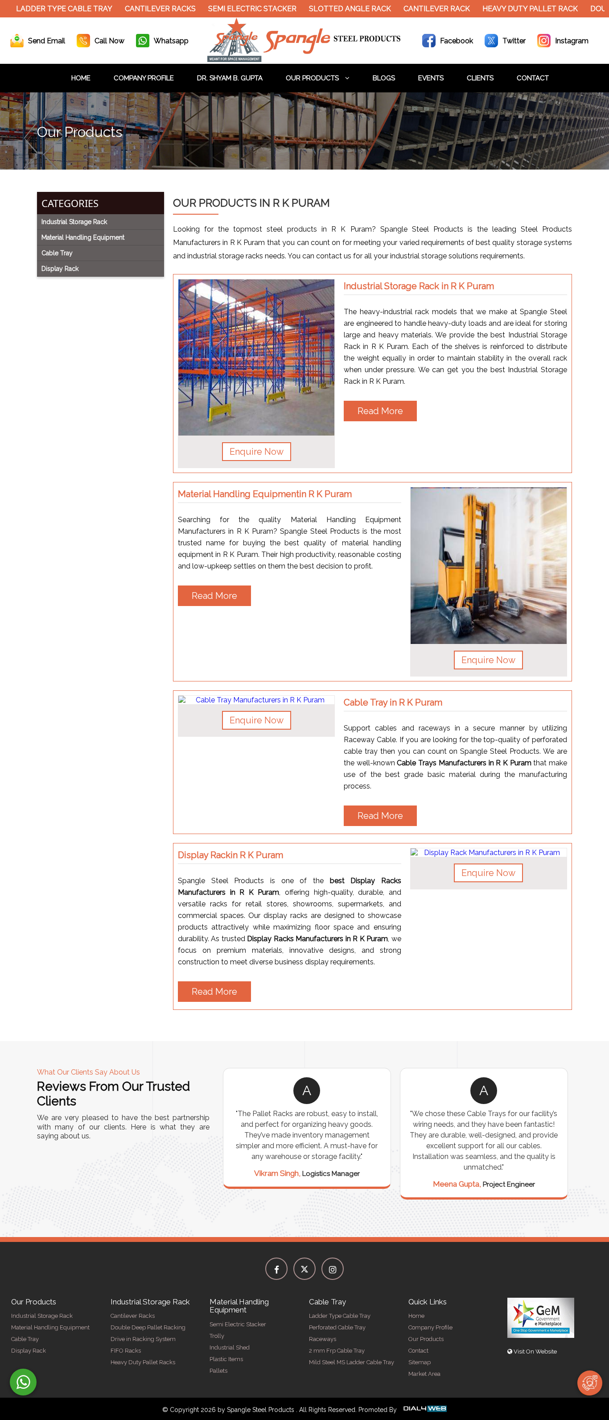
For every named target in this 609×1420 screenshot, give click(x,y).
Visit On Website (534, 1351)
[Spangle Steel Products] (304, 59)
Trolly (217, 1336)
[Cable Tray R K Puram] (256, 700)
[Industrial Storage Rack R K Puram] (256, 357)
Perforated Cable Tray (337, 1327)
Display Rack (28, 1350)
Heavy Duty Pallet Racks (143, 1362)
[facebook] (276, 1269)
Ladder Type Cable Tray (48, 8)
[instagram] (332, 1269)
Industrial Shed (230, 1347)
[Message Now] (23, 1382)
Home (81, 78)
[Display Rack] (488, 852)
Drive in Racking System (143, 1339)
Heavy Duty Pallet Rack (514, 8)
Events (431, 78)
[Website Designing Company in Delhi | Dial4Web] (424, 1409)
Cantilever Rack (420, 8)
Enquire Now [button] (257, 451)
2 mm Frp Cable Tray (337, 1350)
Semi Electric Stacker (236, 8)
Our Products (313, 78)
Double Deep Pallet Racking (148, 1327)
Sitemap (419, 1362)
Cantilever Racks (144, 8)
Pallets (218, 1370)
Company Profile (144, 78)
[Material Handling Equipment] (488, 565)
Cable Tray (25, 1339)
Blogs (384, 78)
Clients (480, 78)
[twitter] (304, 1269)
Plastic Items (226, 1359)
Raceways (322, 1339)
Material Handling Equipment (50, 1327)
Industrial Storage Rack (42, 1315)
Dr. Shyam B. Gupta (230, 78)
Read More (380, 411)
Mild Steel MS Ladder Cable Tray (351, 1362)
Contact (533, 78)
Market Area (424, 1373)
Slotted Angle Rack (334, 8)
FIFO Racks (126, 1350)
